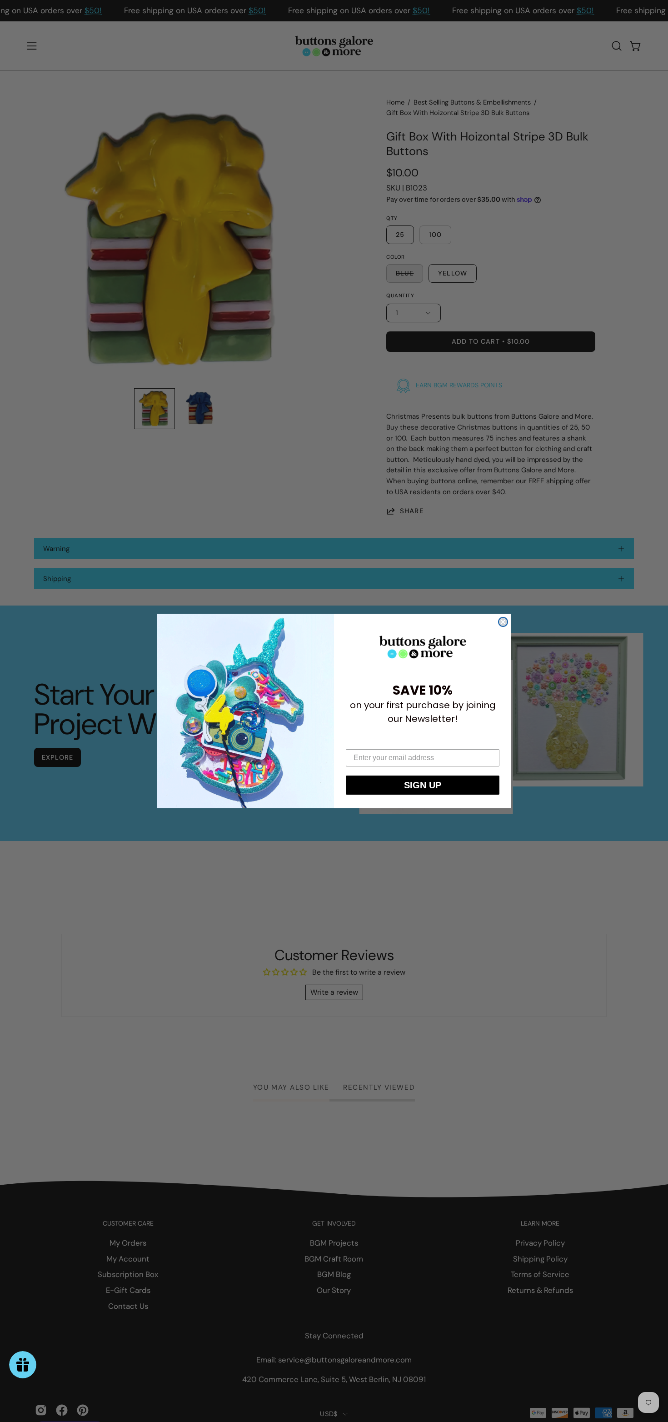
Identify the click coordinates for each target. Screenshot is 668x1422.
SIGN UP (422, 785)
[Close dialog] (503, 621)
